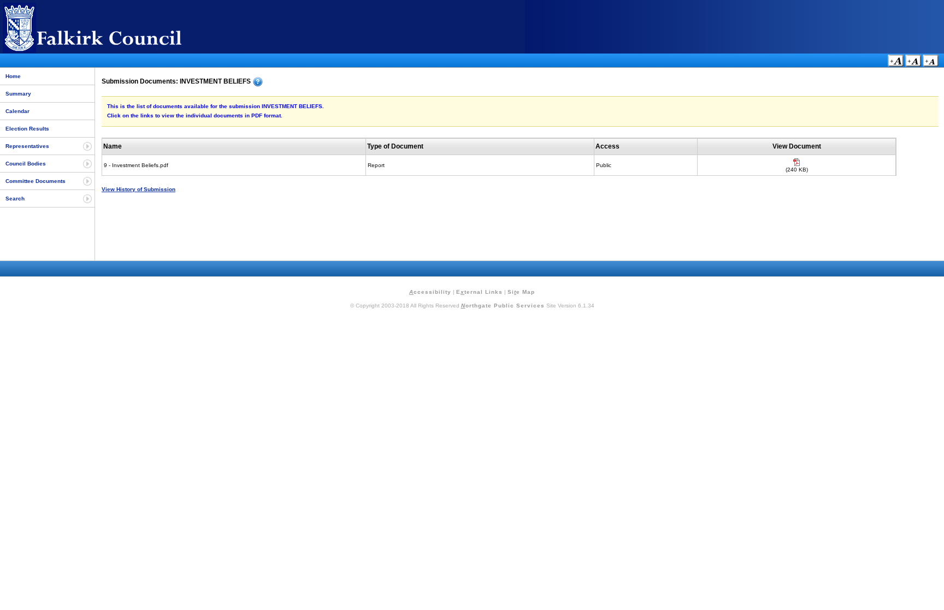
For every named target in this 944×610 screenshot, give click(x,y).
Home (13, 76)
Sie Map (521, 292)
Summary (18, 94)
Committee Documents (35, 181)
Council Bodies (25, 164)
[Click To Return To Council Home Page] (112, 51)
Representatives (27, 146)
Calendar (17, 111)
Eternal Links (479, 292)
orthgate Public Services (503, 306)
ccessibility (430, 292)
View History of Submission (138, 189)
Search (15, 199)
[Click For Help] (257, 81)
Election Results (27, 129)
